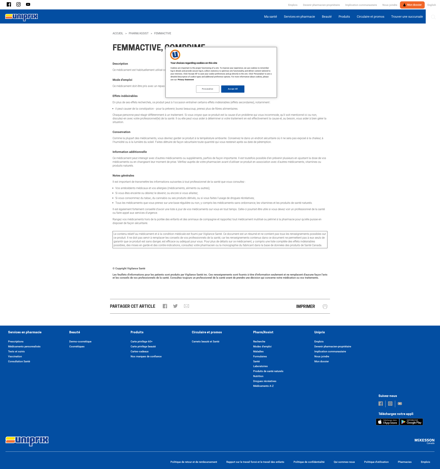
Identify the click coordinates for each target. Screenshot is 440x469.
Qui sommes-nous (344, 462)
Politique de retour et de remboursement (193, 462)
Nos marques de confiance (146, 356)
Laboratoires (260, 366)
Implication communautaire (361, 5)
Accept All (233, 89)
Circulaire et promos (207, 332)
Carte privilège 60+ (141, 341)
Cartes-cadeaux (140, 351)
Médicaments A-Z (263, 386)
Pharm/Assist (139, 33)
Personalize (207, 89)
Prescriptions (16, 341)
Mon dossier (414, 4)
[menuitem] (271, 16)
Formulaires (260, 356)
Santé (256, 361)
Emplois (293, 5)
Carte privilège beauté (143, 346)
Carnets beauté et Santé (205, 341)
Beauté (74, 332)
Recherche (259, 341)
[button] (9, 4)
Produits (137, 332)
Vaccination (15, 356)
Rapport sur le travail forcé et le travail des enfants (255, 462)
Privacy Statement (186, 79)
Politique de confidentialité (309, 462)
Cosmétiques (77, 346)
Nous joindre (389, 5)
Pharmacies (405, 462)
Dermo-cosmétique (80, 341)
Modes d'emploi (262, 346)
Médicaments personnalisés (24, 346)
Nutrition (258, 376)
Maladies (258, 351)
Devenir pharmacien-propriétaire (321, 5)
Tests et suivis (16, 351)
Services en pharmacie (24, 332)
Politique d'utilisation (376, 462)
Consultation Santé (19, 361)
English (431, 5)
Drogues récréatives (264, 381)
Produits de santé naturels (268, 371)
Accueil (118, 33)
